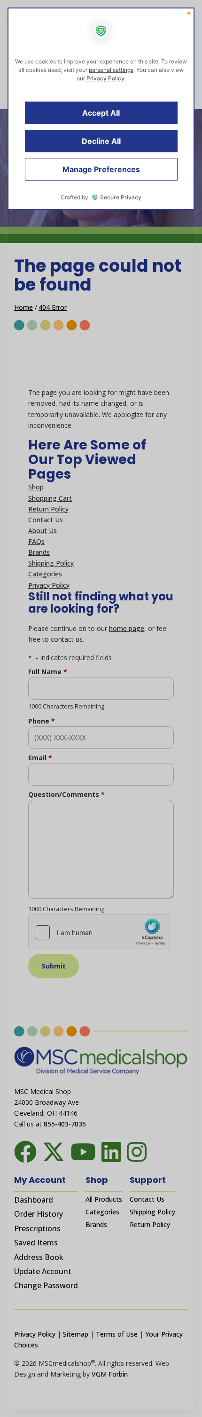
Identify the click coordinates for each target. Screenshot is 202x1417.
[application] (101, 708)
